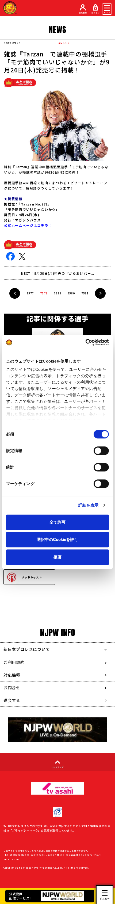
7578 (43, 293)
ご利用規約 (14, 662)
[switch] (101, 450)
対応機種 (11, 675)
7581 (85, 293)
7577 (30, 293)
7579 (57, 293)
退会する (11, 700)
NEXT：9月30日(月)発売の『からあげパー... (57, 273)
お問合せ (11, 687)
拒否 (57, 557)
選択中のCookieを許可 (57, 539)
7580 (71, 293)
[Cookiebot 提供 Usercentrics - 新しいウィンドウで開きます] (85, 342)
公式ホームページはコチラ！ (28, 225)
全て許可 (57, 522)
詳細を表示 (88, 505)
